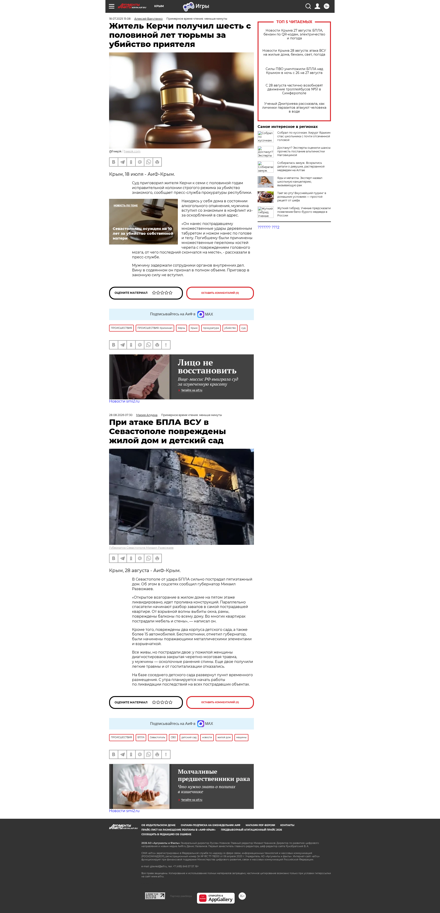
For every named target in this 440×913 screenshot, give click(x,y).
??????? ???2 (268, 227)
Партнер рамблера (181, 896)
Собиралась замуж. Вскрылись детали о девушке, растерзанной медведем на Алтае (300, 166)
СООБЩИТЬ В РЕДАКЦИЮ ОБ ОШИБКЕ (166, 834)
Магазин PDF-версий (260, 825)
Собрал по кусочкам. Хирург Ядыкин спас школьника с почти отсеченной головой (303, 136)
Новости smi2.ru (124, 401)
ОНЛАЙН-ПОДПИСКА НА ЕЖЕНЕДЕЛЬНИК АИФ (210, 825)
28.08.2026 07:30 (120, 415)
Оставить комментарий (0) (220, 293)
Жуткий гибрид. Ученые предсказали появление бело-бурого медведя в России (304, 211)
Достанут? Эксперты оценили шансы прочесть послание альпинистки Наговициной (303, 151)
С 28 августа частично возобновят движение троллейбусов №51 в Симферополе (294, 89)
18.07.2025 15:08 (120, 18)
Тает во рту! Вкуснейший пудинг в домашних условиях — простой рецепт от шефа (301, 196)
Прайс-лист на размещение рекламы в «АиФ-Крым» (178, 829)
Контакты (287, 825)
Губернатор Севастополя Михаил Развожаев (141, 547)
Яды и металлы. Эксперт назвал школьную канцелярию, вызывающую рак (299, 181)
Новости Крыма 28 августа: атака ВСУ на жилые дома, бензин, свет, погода (294, 53)
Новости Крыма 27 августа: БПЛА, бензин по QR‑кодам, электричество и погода (294, 34)
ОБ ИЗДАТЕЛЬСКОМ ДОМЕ (158, 825)
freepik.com (132, 151)
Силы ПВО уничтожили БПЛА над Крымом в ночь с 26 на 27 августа (294, 71)
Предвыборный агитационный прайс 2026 (251, 829)
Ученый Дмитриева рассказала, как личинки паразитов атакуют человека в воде (294, 107)
